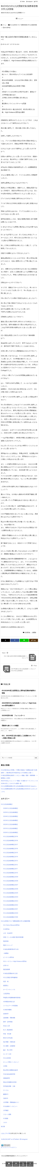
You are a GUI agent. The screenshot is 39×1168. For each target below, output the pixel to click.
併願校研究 (6, 1078)
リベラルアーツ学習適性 (10, 1005)
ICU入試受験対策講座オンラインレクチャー (14, 1156)
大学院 (5, 1066)
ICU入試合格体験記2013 (10, 860)
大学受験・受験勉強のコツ (11, 1102)
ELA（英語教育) (8, 1030)
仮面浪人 (6, 985)
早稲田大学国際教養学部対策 (11, 997)
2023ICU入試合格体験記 (10, 820)
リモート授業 (7, 1114)
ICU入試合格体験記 (6, 804)
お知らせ (6, 965)
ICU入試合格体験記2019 (10, 836)
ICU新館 (5, 1118)
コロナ (5, 1122)
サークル (6, 1090)
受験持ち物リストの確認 (10, 725)
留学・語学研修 (7, 1022)
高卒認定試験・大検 (9, 1086)
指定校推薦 (6, 969)
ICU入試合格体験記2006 (10, 889)
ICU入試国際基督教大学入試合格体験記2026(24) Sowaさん (19, 786)
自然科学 (6, 1013)
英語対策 (6, 941)
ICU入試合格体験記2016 (10, 848)
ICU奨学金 (7, 27)
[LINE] (24, 640)
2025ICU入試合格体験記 (10, 812)
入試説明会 (6, 993)
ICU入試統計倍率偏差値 (10, 977)
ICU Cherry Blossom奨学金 (11, 925)
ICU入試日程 (7, 1058)
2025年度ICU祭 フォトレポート (13, 715)
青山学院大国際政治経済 (10, 1070)
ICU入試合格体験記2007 (10, 885)
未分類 (3, 1126)
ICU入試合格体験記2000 (10, 913)
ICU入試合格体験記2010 (10, 872)
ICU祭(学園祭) (7, 1009)
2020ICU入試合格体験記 (10, 832)
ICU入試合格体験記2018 (10, 840)
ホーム (4, 25)
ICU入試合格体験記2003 (10, 901)
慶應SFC (5, 1094)
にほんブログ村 (5, 1133)
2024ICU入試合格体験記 (10, 816)
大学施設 (6, 1110)
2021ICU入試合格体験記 (10, 828)
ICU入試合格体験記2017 (10, 844)
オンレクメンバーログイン (9, 1147)
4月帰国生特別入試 (9, 1001)
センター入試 (7, 1054)
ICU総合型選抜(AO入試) (10, 973)
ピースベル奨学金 (8, 957)
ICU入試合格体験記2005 (10, 893)
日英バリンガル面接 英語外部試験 (13, 937)
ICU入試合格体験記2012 (10, 864)
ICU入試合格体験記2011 (10, 868)
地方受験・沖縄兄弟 (9, 1042)
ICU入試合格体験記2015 (10, 852)
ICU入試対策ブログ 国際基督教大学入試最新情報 (23, 25)
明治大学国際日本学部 (9, 1082)
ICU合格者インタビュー (10, 1106)
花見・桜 (6, 981)
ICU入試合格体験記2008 (10, 881)
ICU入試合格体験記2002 (10, 905)
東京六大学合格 (7, 1038)
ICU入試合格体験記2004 (10, 897)
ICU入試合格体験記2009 (10, 877)
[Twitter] (5, 640)
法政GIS (5, 1098)
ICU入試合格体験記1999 (10, 917)
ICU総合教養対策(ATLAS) (11, 949)
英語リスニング (7, 945)
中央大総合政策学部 (9, 1074)
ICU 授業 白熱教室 (9, 1046)
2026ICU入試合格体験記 (10, 808)
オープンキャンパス (9, 989)
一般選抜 (34, 632)
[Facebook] (14, 640)
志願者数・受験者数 (9, 1017)
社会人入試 (6, 1026)
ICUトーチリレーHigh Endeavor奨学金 (15, 961)
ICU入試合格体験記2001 (10, 909)
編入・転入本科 (7, 1050)
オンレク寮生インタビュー (11, 1062)
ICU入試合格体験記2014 (10, 856)
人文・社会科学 (7, 933)
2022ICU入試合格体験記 (10, 824)
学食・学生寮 (7, 1034)
